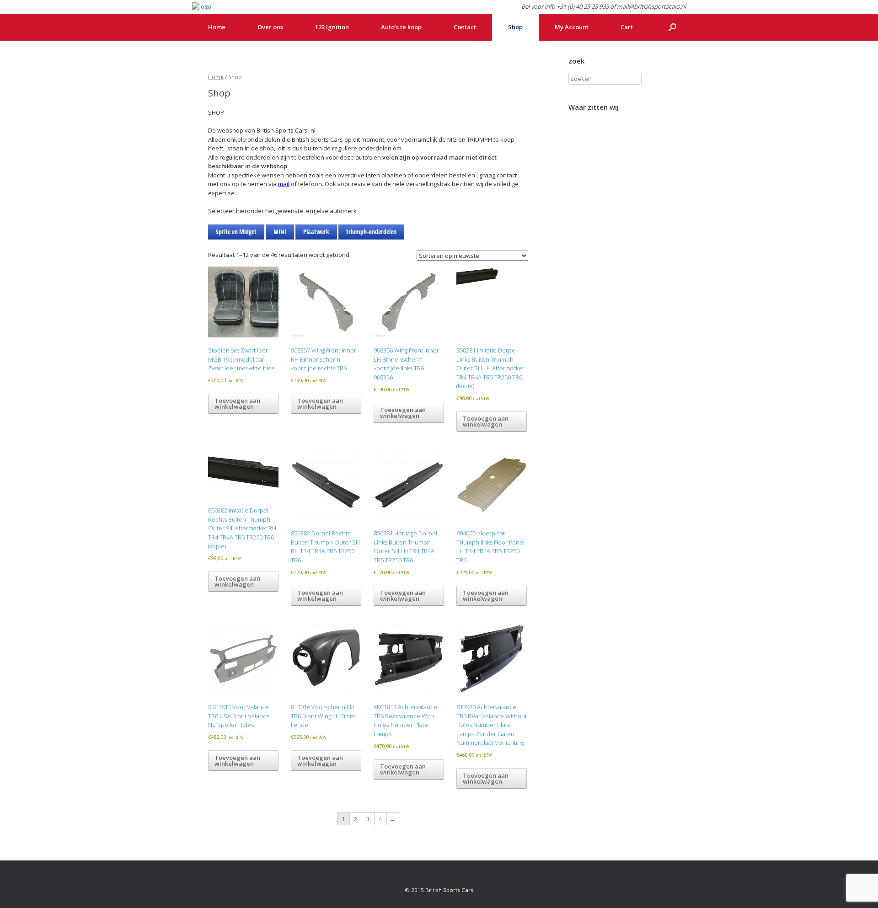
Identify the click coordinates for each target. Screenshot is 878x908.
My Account (572, 27)
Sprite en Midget (236, 231)
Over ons (270, 27)
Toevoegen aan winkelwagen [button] (237, 403)
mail (283, 184)
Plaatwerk (316, 231)
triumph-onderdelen (371, 231)
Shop (515, 27)
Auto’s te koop (401, 27)
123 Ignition (332, 27)
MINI (279, 231)
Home (216, 27)
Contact (465, 27)
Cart (627, 27)
